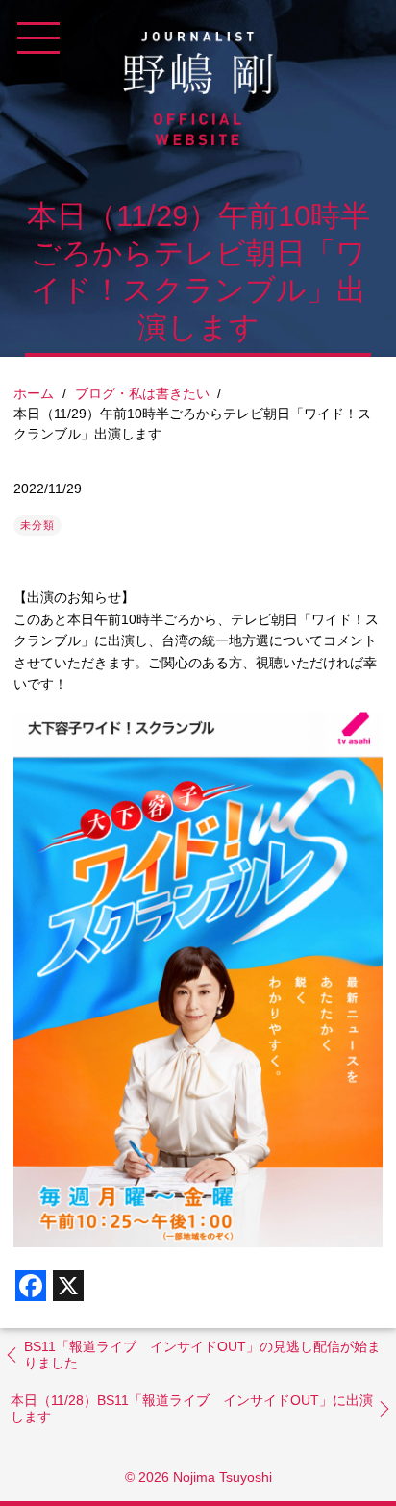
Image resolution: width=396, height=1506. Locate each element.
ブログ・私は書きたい (142, 393)
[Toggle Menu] (38, 38)
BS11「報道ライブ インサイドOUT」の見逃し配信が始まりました (202, 1355)
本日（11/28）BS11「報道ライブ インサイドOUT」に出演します (192, 1409)
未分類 (37, 525)
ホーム (33, 393)
